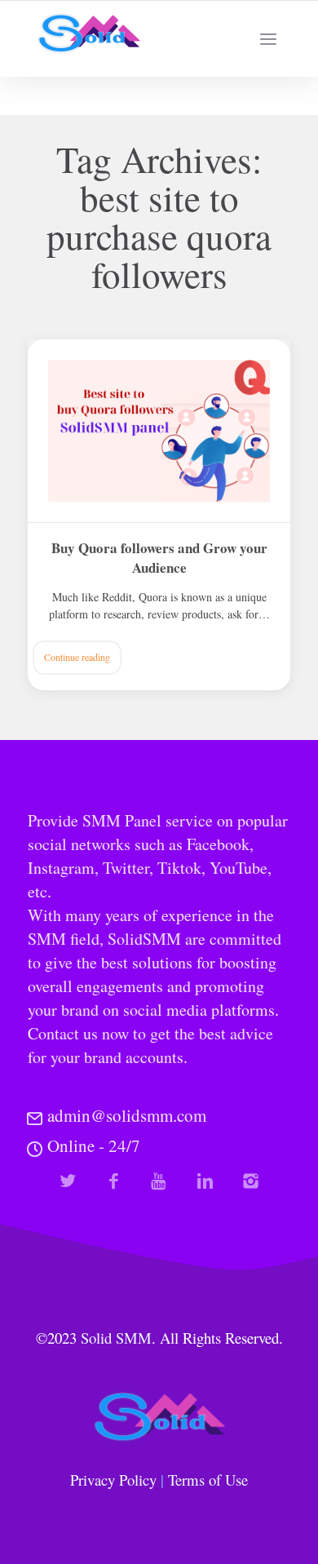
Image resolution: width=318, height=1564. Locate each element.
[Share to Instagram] (250, 1181)
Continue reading (77, 656)
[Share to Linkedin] (205, 1181)
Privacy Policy (113, 1479)
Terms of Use (208, 1479)
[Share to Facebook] (113, 1181)
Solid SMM (116, 1337)
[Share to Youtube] (159, 1181)
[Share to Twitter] (68, 1181)
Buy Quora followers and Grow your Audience (159, 558)
